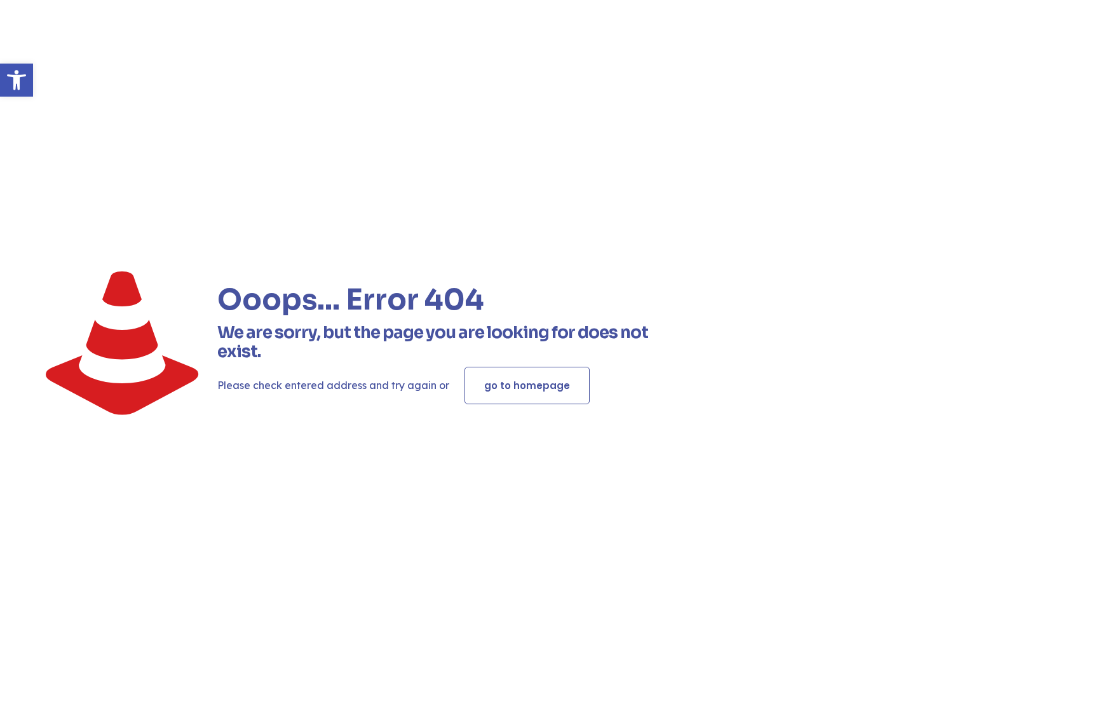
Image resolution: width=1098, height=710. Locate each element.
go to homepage (527, 385)
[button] (16, 80)
